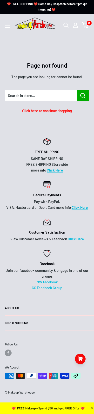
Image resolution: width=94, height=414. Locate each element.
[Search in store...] (83, 95)
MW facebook (47, 282)
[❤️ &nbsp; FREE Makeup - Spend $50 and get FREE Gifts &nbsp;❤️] (48, 408)
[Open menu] (7, 26)
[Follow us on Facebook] (8, 353)
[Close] (91, 408)
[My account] (75, 25)
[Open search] (66, 25)
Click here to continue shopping (47, 110)
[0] (85, 25)
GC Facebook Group (47, 288)
